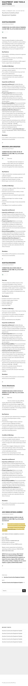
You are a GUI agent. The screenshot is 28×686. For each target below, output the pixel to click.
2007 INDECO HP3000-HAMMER (12, 512)
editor (22, 10)
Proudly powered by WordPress (9, 682)
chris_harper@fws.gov (10, 529)
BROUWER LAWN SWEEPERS (11, 146)
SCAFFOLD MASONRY (9, 22)
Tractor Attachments (8, 385)
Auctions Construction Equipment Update (12, 630)
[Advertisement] (14, 609)
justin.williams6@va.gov (18, 128)
